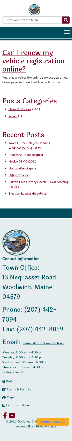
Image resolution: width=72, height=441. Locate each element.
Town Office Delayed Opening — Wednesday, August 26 (31, 145)
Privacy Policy (46, 426)
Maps (10, 397)
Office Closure (18, 175)
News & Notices (19, 109)
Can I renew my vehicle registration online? (33, 61)
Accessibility (25, 426)
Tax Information (17, 405)
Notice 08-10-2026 (22, 161)
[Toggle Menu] (67, 32)
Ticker (12, 116)
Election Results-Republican (28, 193)
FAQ (9, 381)
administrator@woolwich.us (43, 343)
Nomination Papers (22, 168)
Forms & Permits (18, 389)
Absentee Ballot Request (25, 154)
